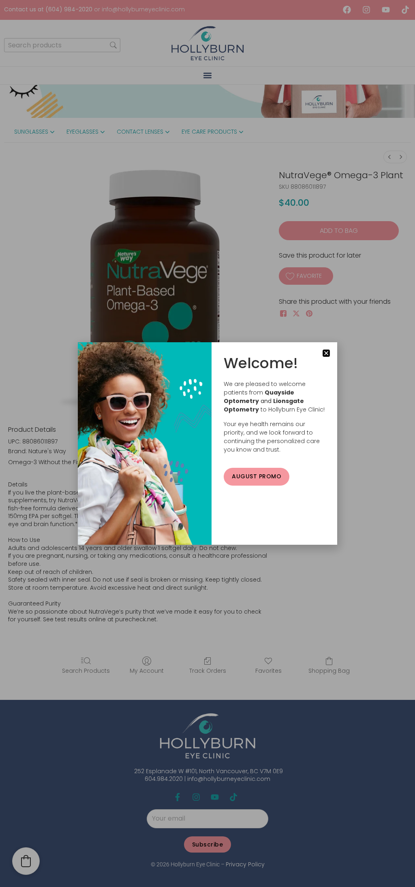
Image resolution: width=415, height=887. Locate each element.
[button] (326, 353)
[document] (207, 443)
